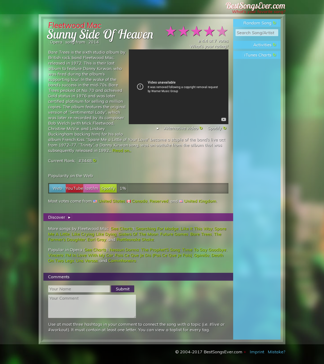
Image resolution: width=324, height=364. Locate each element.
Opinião (201, 255)
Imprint (257, 352)
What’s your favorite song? (258, 11)
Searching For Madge (157, 228)
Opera (56, 42)
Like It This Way (197, 228)
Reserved (158, 201)
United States (111, 201)
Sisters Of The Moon (138, 234)
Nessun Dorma (124, 249)
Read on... (121, 150)
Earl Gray (96, 239)
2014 (93, 42)
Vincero (55, 255)
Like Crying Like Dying (94, 234)
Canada (140, 201)
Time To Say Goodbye (204, 249)
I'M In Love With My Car (89, 255)
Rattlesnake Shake (135, 239)
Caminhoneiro (122, 260)
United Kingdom (200, 201)
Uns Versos (87, 260)
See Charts (122, 228)
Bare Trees (201, 234)
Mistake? (276, 352)
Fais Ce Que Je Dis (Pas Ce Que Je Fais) (153, 255)
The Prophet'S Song (160, 249)
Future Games (174, 234)
